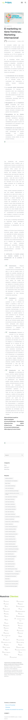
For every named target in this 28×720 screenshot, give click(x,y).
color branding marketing (10, 509)
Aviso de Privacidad (10, 705)
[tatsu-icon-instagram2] (9, 715)
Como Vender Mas (9, 571)
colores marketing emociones (11, 534)
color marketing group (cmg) (11, 568)
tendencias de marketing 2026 (11, 583)
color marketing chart (9, 566)
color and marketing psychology (11, 490)
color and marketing (9, 488)
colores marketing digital (10, 531)
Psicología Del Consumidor (10, 576)
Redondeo (7, 578)
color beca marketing (9, 501)
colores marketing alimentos (11, 526)
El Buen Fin (17, 571)
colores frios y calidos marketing (11, 521)
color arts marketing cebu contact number (12, 494)
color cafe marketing (9, 511)
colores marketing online (10, 539)
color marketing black (9, 558)
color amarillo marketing (10, 485)
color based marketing (9, 499)
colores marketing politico (10, 541)
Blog (5, 26)
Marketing (9, 26)
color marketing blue (9, 561)
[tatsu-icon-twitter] (7, 715)
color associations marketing (11, 496)
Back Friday (7, 483)
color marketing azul (9, 553)
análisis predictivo (9, 478)
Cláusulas (7, 707)
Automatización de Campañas (11, 480)
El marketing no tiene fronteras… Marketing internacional (13, 33)
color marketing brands (10, 563)
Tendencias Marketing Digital (11, 586)
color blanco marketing (10, 504)
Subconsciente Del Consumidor (11, 581)
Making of (6, 467)
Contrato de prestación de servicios (14, 709)
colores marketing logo (10, 536)
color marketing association (10, 551)
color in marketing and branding (11, 548)
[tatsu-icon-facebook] (4, 715)
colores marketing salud (10, 543)
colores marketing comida (10, 529)
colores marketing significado (11, 546)
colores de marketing (9, 519)
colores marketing (9, 524)
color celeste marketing (10, 514)
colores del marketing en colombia (12, 516)
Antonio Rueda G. (12, 41)
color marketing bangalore (10, 556)
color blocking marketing (10, 506)
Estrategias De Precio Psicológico (12, 573)
